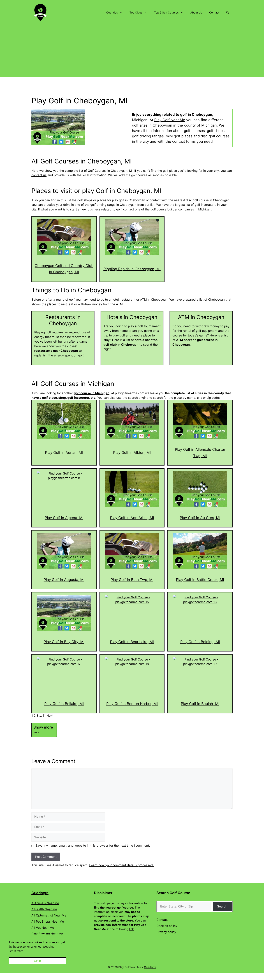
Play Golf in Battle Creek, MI (200, 579)
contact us (39, 175)
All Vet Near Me (42, 927)
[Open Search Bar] (228, 12)
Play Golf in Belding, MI (200, 642)
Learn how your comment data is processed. (121, 865)
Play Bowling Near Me (47, 934)
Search (222, 906)
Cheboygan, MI (122, 170)
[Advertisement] (132, 52)
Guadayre (39, 893)
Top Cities (135, 12)
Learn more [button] (16, 950)
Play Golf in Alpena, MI (64, 518)
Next (50, 715)
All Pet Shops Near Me (47, 921)
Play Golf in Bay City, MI (64, 642)
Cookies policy (166, 926)
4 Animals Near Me (45, 903)
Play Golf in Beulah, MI (200, 704)
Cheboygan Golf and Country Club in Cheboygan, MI (64, 269)
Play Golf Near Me (169, 120)
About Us (196, 12)
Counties (112, 12)
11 (44, 715)
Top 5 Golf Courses (166, 12)
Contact (214, 12)
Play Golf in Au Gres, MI (200, 518)
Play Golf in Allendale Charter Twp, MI (200, 452)
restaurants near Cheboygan (56, 350)
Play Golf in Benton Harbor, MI (132, 704)
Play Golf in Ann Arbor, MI (132, 518)
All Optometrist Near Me (48, 915)
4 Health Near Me (44, 909)
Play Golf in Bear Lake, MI (132, 642)
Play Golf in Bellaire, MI (64, 704)
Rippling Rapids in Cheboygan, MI (132, 269)
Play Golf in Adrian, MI (64, 452)
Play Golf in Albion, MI (132, 452)
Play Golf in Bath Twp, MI (132, 579)
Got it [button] (37, 960)
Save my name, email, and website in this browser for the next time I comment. (92, 845)
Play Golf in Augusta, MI (64, 579)
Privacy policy (166, 932)
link (131, 929)
